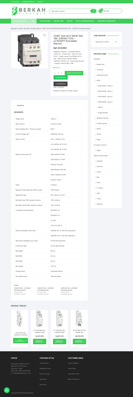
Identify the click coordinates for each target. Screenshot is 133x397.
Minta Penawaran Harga (85, 21)
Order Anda (72, 368)
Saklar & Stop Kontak (101, 156)
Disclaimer (43, 379)
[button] (44, 35)
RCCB (99, 134)
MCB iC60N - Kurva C (105, 91)
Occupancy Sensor (100, 145)
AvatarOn (100, 161)
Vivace (99, 199)
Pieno (98, 182)
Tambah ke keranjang (74, 73)
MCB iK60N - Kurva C (105, 102)
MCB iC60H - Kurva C (105, 86)
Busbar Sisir (100, 64)
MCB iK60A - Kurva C (105, 96)
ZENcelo (100, 204)
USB (98, 193)
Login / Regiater (73, 363)
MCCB (100, 107)
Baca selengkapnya (20, 340)
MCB (98, 80)
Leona (99, 172)
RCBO (99, 129)
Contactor (63, 91)
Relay (98, 139)
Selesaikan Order (73, 374)
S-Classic (100, 188)
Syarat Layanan (45, 374)
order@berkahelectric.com (22, 373)
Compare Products (28, 1)
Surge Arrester (103, 113)
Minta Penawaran (73, 379)
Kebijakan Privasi (45, 368)
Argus (99, 150)
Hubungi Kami (58, 21)
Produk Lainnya (36, 28)
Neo (98, 177)
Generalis (27, 28)
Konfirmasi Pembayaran (106, 21)
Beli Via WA (61, 77)
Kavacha (99, 166)
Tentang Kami (45, 21)
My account (15, 1)
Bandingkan (62, 84)
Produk (69, 21)
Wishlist (40, 1)
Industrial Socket (102, 75)
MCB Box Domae (102, 118)
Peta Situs (43, 384)
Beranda (13, 28)
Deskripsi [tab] (20, 105)
